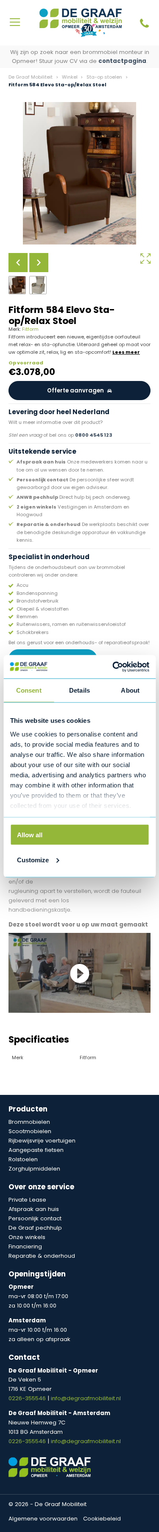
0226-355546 (27, 1398)
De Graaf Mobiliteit (30, 77)
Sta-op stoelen (104, 77)
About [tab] (130, 690)
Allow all (29, 834)
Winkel (70, 77)
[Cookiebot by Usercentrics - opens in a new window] (113, 666)
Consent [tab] (29, 690)
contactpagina (122, 61)
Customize (33, 859)
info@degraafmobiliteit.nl (86, 1398)
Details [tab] (79, 690)
